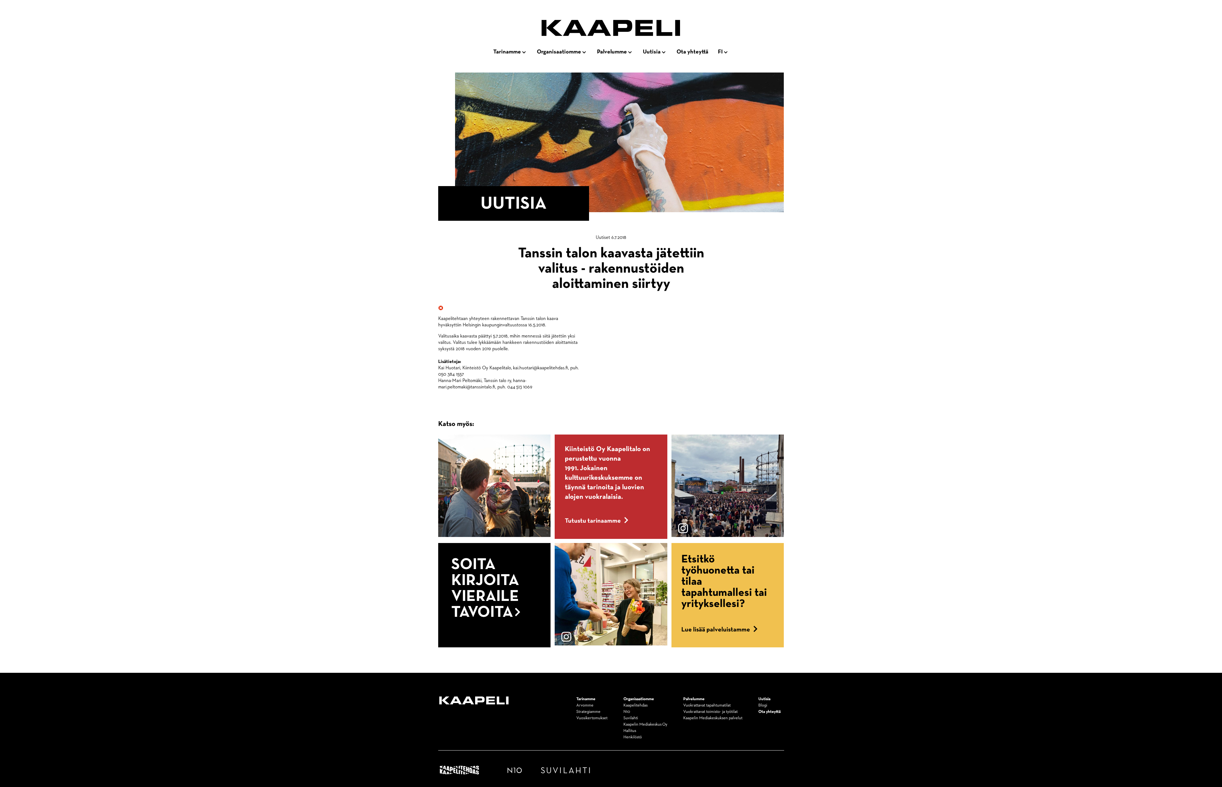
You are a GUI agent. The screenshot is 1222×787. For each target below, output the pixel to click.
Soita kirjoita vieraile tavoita (485, 588)
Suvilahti (630, 718)
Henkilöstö (632, 737)
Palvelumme (612, 52)
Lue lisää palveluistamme (715, 629)
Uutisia (652, 52)
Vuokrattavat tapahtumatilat (707, 705)
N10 (626, 712)
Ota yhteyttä (692, 52)
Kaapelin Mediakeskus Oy (645, 724)
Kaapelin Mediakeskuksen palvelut (712, 718)
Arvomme (584, 705)
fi (720, 52)
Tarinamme (507, 52)
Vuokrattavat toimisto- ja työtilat (710, 712)
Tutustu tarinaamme (593, 521)
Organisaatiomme (559, 52)
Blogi (762, 705)
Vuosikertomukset (591, 718)
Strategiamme (588, 712)
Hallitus (629, 731)
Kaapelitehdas (635, 705)
